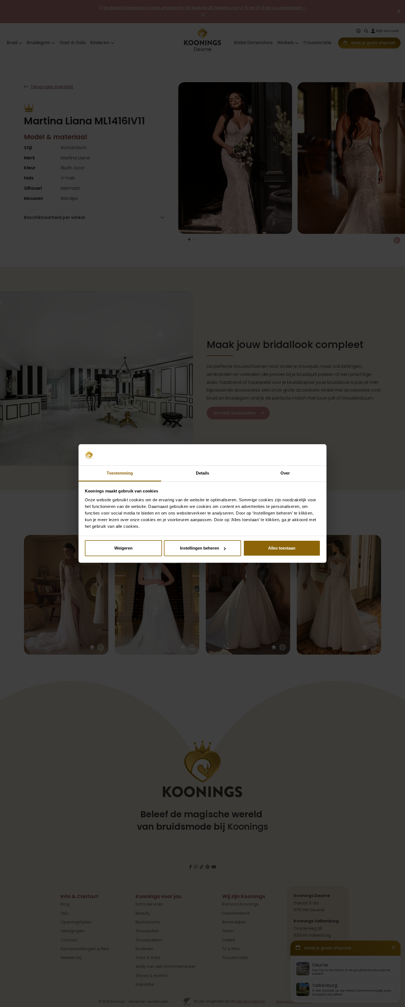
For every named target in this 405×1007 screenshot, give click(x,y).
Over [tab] (285, 473)
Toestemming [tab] (120, 473)
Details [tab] (202, 473)
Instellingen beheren (199, 548)
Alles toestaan (281, 548)
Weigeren (123, 548)
